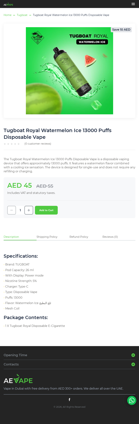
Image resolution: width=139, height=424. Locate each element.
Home (7, 15)
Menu (133, 4)
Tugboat (22, 15)
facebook (69, 399)
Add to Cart (46, 210)
